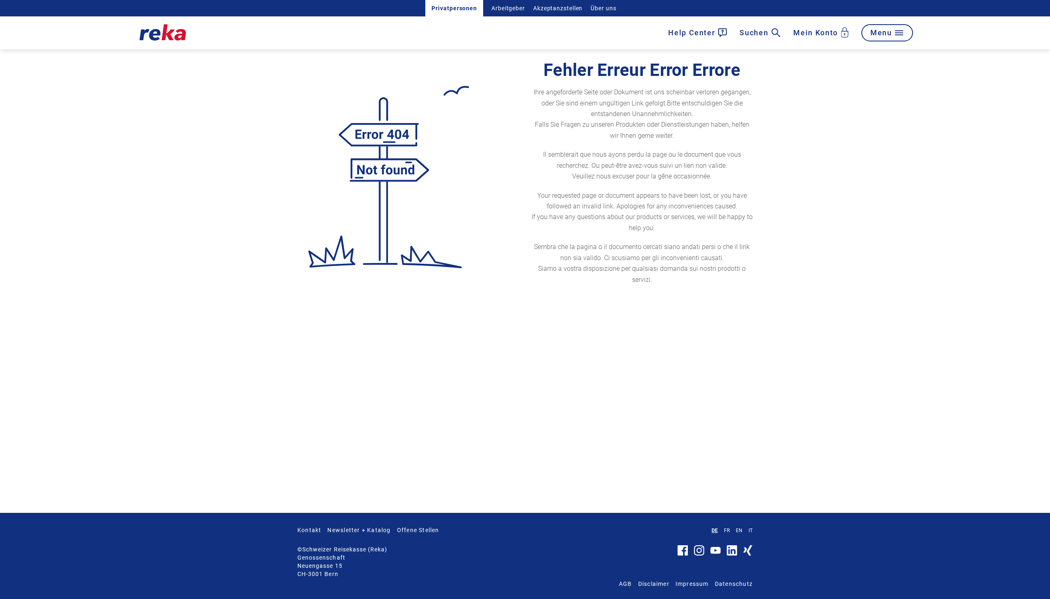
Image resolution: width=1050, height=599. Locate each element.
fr (727, 530)
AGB (625, 584)
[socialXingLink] (748, 553)
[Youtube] (715, 552)
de (715, 530)
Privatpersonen (454, 8)
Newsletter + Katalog (358, 530)
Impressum (692, 584)
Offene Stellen (418, 530)
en (739, 530)
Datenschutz (734, 584)
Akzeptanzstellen (557, 8)
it (751, 530)
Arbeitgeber (508, 8)
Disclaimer (653, 584)
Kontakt (309, 530)
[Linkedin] (732, 553)
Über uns (603, 8)
